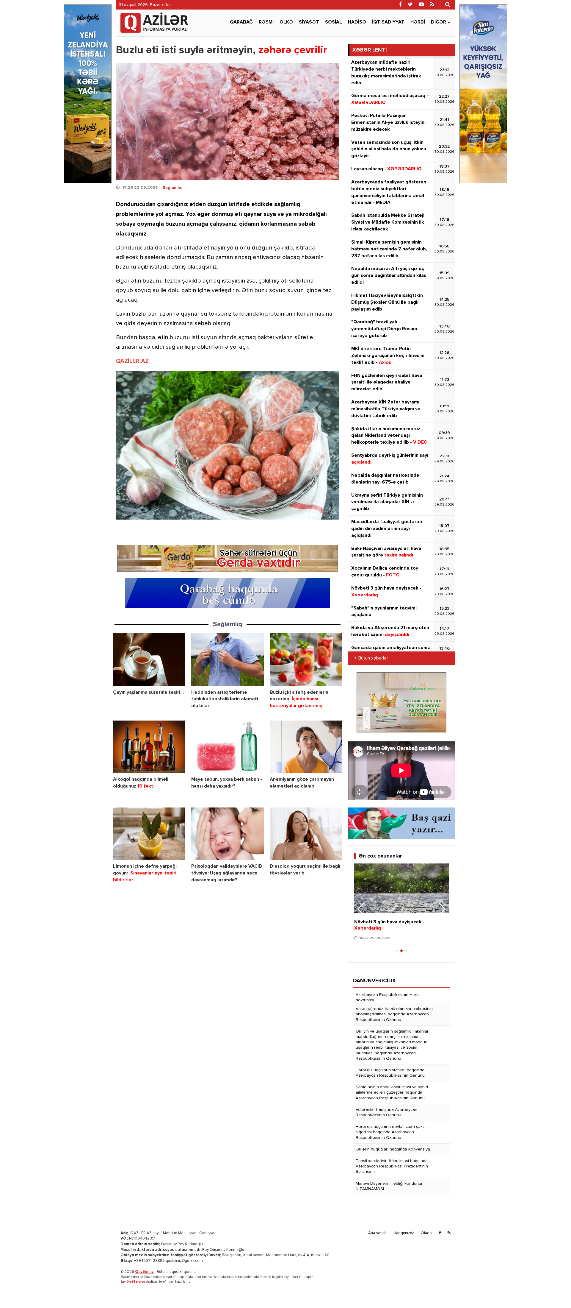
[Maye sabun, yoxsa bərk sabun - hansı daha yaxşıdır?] (227, 747)
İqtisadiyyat (388, 22)
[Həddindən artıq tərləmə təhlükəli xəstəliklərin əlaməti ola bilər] (227, 659)
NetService (136, 1281)
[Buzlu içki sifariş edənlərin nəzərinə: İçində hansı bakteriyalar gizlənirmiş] (306, 659)
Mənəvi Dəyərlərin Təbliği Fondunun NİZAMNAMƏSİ (389, 1186)
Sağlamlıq (173, 187)
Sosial (333, 22)
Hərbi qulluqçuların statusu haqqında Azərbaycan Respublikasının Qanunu (390, 1073)
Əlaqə (426, 1233)
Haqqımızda (403, 1233)
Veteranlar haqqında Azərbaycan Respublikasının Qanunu (386, 1112)
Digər (438, 22)
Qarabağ (241, 22)
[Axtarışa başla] (447, 4)
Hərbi (417, 22)
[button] (442, 909)
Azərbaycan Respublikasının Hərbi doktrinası (388, 997)
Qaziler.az (144, 1272)
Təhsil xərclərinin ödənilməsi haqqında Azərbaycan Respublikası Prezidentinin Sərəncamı (392, 1166)
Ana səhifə (377, 1233)
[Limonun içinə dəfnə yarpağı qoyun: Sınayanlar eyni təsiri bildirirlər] (149, 833)
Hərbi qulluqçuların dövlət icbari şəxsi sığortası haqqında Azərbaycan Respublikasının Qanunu (391, 1132)
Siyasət (309, 22)
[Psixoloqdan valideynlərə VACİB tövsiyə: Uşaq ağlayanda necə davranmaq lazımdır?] (227, 833)
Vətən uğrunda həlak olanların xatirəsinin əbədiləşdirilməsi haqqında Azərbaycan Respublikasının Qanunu (394, 1014)
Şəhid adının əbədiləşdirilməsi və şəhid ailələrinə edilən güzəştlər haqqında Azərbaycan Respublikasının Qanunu (392, 1092)
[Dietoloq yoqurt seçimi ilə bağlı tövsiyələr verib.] (306, 833)
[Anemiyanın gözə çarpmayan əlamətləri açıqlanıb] (306, 747)
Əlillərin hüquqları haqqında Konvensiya (393, 1149)
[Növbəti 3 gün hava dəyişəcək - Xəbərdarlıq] (401, 888)
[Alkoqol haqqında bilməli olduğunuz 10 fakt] (149, 747)
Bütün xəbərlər (373, 658)
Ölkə (286, 22)
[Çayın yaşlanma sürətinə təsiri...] (149, 659)
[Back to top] (554, 1291)
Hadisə (357, 22)
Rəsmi (266, 22)
